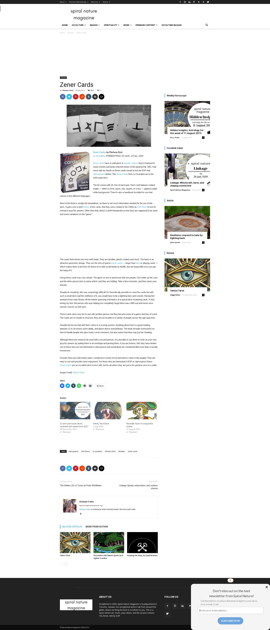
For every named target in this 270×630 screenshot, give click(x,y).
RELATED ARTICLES (72, 526)
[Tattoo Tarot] (75, 542)
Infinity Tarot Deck (101, 423)
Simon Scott (78, 372)
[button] (206, 25)
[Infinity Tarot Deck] (108, 410)
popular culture (130, 163)
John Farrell (175, 242)
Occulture (78, 25)
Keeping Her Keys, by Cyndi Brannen (142, 555)
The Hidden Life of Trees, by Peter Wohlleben (81, 485)
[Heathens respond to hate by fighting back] (187, 222)
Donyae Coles (67, 90)
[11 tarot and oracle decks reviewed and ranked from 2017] (75, 410)
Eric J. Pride (174, 137)
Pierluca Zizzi (110, 451)
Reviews (71, 33)
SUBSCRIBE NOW (230, 620)
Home (65, 25)
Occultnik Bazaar (172, 25)
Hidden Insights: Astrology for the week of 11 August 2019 (186, 132)
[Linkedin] (189, 2)
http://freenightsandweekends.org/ (91, 505)
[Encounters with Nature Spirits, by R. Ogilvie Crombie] (109, 542)
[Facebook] (180, 2)
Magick (94, 25)
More (126, 25)
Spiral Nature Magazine (180, 190)
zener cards (132, 451)
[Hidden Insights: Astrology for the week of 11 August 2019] (187, 117)
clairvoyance (99, 174)
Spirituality (110, 25)
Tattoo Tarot (65, 555)
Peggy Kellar (175, 295)
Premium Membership (77, 2)
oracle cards (116, 263)
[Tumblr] (203, 2)
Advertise (94, 2)
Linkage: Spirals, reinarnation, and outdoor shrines (138, 487)
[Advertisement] (135, 55)
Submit (105, 2)
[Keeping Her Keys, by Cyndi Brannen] (142, 542)
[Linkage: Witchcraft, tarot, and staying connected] (187, 170)
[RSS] (199, 2)
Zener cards (98, 163)
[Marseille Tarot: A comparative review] (141, 410)
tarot (138, 263)
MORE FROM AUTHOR (97, 526)
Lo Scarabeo (99, 156)
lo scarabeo (97, 451)
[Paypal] (194, 2)
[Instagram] (185, 2)
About (62, 2)
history (86, 207)
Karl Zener (142, 207)
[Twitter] (208, 2)
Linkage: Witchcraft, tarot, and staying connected (187, 184)
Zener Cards (99, 152)
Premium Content (145, 25)
